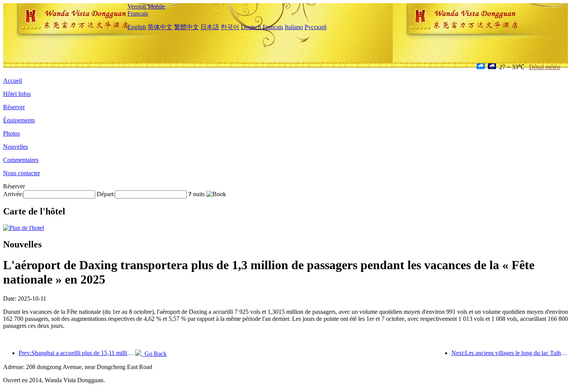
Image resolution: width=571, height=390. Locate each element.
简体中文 (160, 27)
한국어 (230, 27)
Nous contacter (21, 173)
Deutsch (251, 27)
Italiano (294, 27)
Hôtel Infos (17, 94)
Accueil (12, 80)
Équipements (19, 120)
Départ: (106, 194)
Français (137, 13)
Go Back (154, 353)
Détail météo (544, 67)
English (136, 27)
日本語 (209, 27)
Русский (316, 27)
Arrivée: (13, 194)
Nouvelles (15, 146)
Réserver (14, 107)
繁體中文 (186, 27)
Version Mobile (146, 6)
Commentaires (20, 160)
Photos (11, 133)
